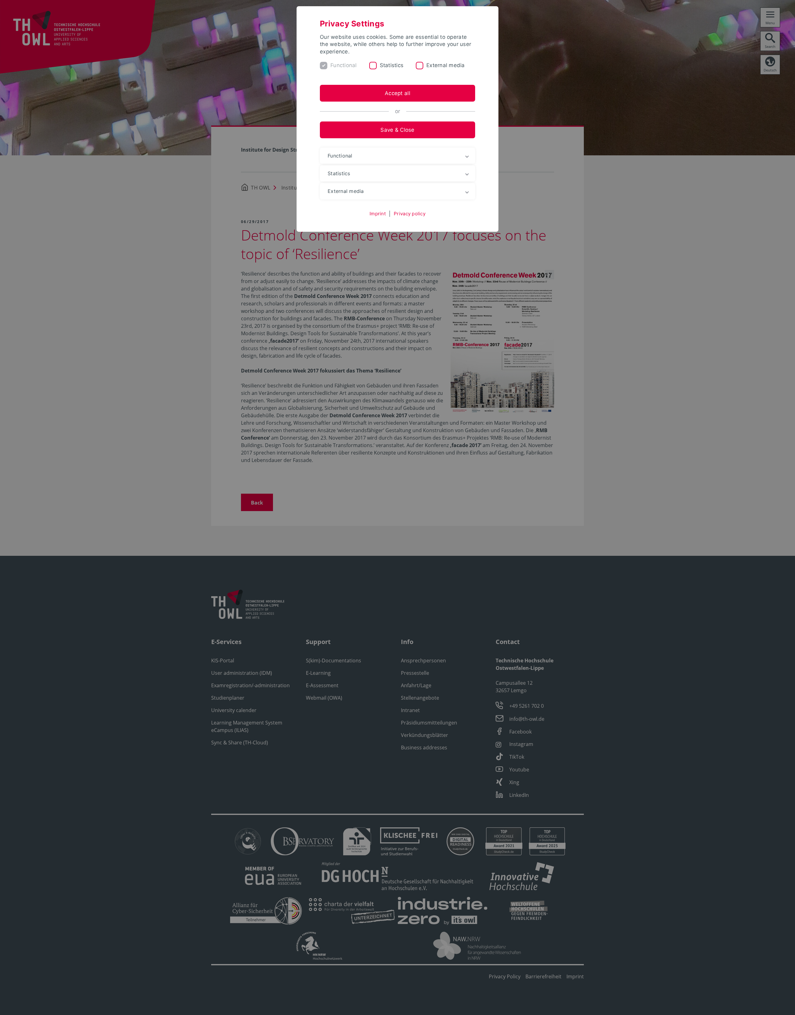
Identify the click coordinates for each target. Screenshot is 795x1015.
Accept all (397, 93)
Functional (343, 65)
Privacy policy (409, 214)
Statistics (392, 65)
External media (445, 65)
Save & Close (397, 130)
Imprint (378, 214)
